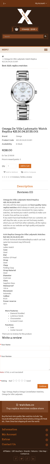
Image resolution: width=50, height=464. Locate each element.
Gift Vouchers (17, 451)
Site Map (42, 451)
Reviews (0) (25, 192)
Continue (42, 386)
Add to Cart (25, 166)
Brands (27, 451)
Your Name (5, 345)
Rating (4, 381)
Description (25, 186)
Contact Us (25, 454)
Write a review (26, 177)
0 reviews (15, 177)
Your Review (6, 356)
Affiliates (6, 451)
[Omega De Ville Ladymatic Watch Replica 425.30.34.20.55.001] (24, 95)
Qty (3, 166)
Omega (19, 136)
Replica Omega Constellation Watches (28, 392)
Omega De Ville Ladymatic (12, 394)
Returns (34, 451)
